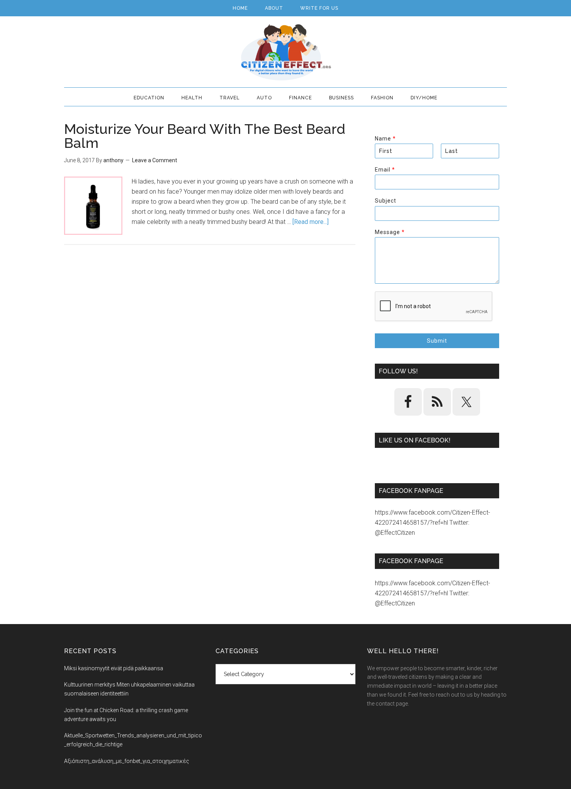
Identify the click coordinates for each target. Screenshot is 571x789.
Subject (385, 201)
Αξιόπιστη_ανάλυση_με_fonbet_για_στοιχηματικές (126, 761)
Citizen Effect (285, 52)
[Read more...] (310, 221)
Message (389, 232)
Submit (437, 341)
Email (385, 169)
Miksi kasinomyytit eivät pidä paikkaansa (113, 668)
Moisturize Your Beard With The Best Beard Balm (204, 136)
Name (385, 138)
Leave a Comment (154, 160)
